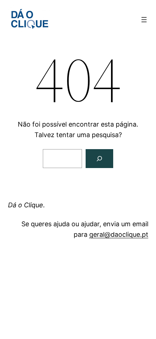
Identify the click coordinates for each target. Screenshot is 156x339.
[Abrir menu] (144, 19)
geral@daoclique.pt (118, 234)
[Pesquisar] (99, 158)
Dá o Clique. (26, 205)
